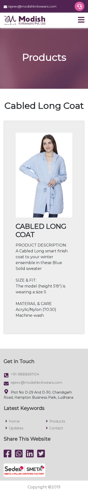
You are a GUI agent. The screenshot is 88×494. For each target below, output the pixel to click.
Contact (56, 428)
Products (57, 421)
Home (14, 421)
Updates (16, 428)
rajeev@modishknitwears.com (36, 382)
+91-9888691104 (25, 374)
